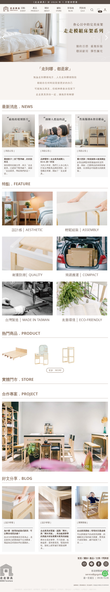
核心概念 (46, 15)
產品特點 (34, 15)
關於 (86, 558)
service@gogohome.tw (97, 574)
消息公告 (70, 15)
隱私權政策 (83, 585)
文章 (98, 558)
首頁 (80, 558)
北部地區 (58, 15)
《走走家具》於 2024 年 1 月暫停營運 (55, 2)
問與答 (105, 558)
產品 (92, 558)
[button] (105, 10)
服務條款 (76, 585)
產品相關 (82, 15)
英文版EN (89, 585)
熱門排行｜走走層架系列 (26, 15)
